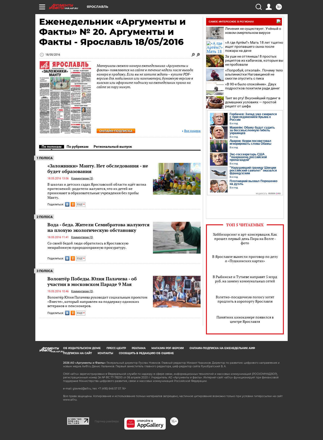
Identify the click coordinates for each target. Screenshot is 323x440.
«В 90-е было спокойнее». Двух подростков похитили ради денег (252, 86)
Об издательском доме (82, 348)
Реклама (139, 348)
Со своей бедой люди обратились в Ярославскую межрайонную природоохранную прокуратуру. (87, 245)
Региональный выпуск (113, 146)
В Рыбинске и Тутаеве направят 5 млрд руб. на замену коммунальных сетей (245, 279)
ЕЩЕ (80, 204)
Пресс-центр (116, 348)
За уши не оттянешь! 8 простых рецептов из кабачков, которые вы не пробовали (254, 60)
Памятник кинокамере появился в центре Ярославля (245, 319)
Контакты (105, 353)
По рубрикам (78, 146)
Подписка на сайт (77, 353)
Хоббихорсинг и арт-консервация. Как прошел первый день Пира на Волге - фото (245, 238)
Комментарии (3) (82, 178)
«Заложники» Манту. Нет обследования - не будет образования (97, 168)
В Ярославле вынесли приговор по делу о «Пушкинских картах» (245, 258)
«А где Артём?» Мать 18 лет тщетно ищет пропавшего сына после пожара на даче (254, 46)
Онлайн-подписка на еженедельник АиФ (222, 348)
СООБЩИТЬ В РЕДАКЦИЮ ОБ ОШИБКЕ (146, 353)
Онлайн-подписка (115, 131)
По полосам (52, 146)
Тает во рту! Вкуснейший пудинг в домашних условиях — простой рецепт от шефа (252, 102)
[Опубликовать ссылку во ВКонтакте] (67, 204)
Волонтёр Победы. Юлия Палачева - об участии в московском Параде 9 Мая (92, 281)
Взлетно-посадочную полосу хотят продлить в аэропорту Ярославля (245, 299)
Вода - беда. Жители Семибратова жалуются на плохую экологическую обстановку (98, 227)
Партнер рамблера (107, 421)
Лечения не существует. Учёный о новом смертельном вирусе (253, 31)
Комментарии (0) (82, 237)
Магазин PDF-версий (167, 348)
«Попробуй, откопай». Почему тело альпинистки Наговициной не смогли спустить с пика (254, 74)
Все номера (192, 131)
